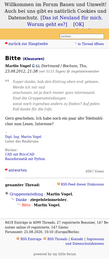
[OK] (78, 24)
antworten (17, 170)
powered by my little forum (54, 254)
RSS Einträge (31, 239)
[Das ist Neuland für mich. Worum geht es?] (65, 20)
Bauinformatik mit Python (25, 159)
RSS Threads (57, 239)
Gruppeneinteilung (26, 194)
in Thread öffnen (91, 44)
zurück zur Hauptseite (28, 43)
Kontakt (77, 239)
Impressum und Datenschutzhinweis (84, 241)
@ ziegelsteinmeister (83, 71)
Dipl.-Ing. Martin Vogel (23, 137)
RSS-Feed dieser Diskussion (82, 184)
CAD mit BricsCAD (19, 154)
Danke (21, 199)
